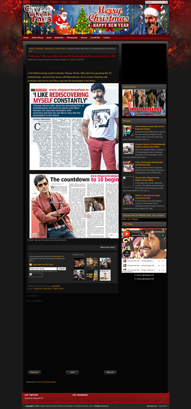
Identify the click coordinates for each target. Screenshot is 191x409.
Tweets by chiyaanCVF (34, 398)
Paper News (60, 49)
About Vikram (37, 38)
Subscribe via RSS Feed (43, 265)
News (49, 38)
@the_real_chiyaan (130, 219)
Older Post (110, 372)
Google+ (64, 2)
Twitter (44, 2)
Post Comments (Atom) (46, 382)
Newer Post (34, 372)
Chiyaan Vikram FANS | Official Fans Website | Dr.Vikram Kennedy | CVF (66, 406)
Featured (39, 49)
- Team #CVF (162, 406)
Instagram (75, 2)
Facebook (54, 2)
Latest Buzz (49, 49)
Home (26, 2)
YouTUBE (36, 2)
